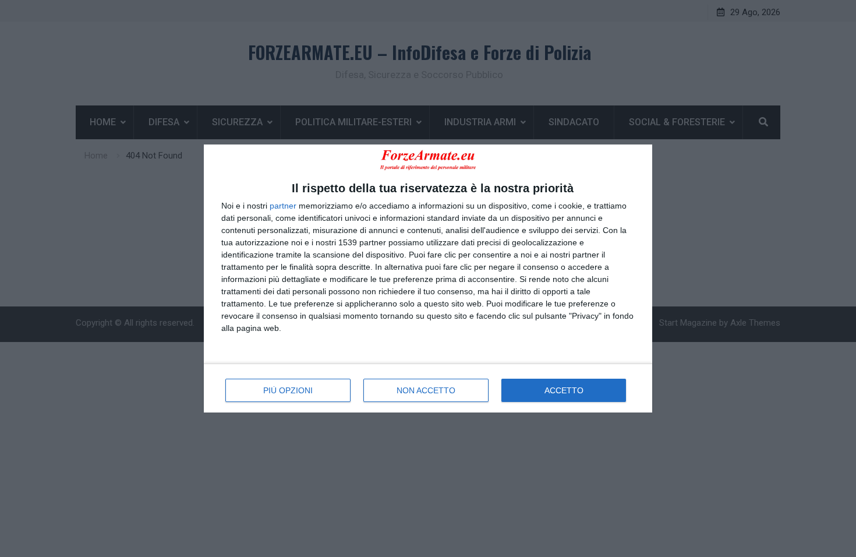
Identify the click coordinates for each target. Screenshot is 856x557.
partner (283, 206)
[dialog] (428, 278)
